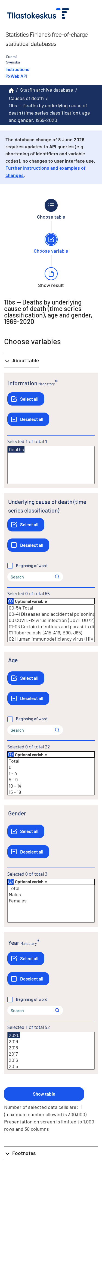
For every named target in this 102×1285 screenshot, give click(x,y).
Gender (17, 813)
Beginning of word (31, 566)
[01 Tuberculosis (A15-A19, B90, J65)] (51, 633)
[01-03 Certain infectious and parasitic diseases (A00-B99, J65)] (51, 626)
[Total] (51, 761)
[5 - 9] (51, 780)
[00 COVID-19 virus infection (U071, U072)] (51, 620)
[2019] (51, 1041)
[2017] (51, 1054)
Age (13, 660)
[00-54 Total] (51, 608)
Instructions (17, 69)
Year (13, 942)
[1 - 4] (51, 773)
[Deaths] (16, 449)
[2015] (51, 1066)
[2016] (51, 1060)
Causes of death (26, 98)
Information (22, 383)
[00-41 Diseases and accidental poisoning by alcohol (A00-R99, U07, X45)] (51, 614)
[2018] (51, 1048)
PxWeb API (16, 76)
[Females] (51, 901)
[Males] (51, 894)
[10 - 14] (51, 786)
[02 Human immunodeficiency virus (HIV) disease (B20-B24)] (51, 639)
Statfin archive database (46, 90)
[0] (51, 767)
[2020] (14, 1035)
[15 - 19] (51, 792)
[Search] (57, 576)
